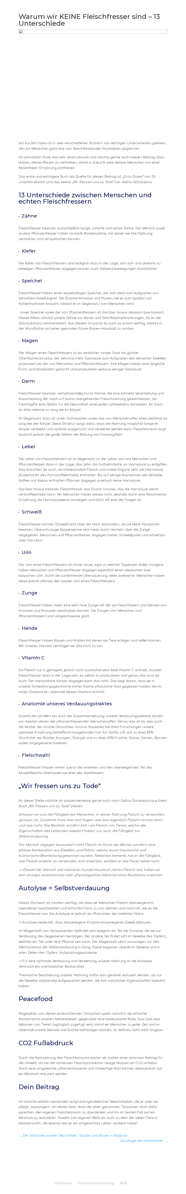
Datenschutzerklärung (96, 1183)
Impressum (63, 1183)
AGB (123, 1183)
